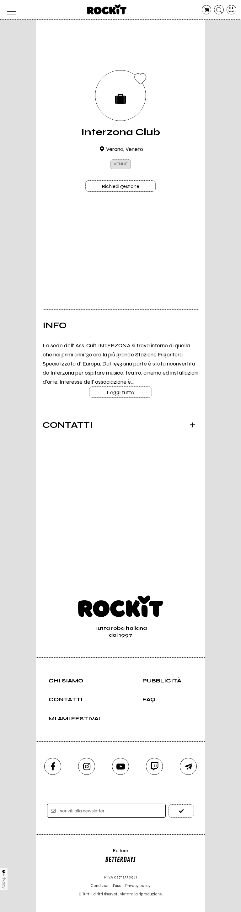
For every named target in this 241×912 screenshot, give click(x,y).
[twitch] (154, 766)
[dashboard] (231, 10)
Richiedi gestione (120, 186)
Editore (116, 853)
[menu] (9, 10)
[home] (107, 9)
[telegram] (188, 766)
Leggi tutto (120, 392)
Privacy (4, 881)
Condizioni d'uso (106, 885)
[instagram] (86, 766)
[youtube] (120, 766)
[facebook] (52, 766)
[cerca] (219, 10)
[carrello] (207, 10)
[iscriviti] (181, 811)
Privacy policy (137, 885)
